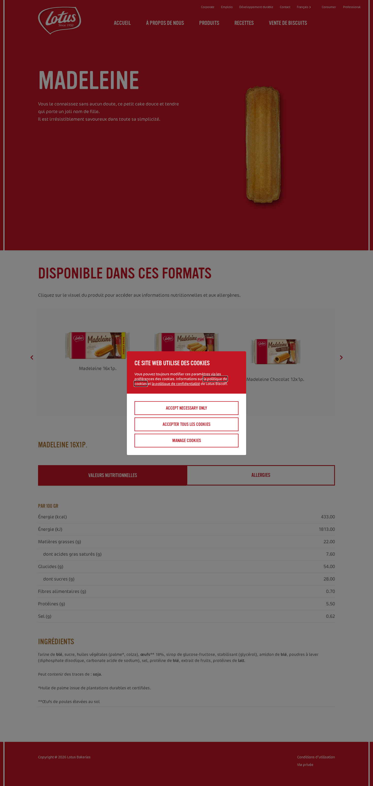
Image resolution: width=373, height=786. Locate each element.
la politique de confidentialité (176, 383)
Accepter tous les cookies (186, 424)
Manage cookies (186, 440)
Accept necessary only (186, 408)
